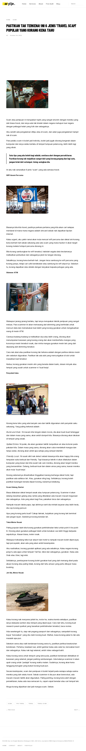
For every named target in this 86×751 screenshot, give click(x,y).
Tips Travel (20, 703)
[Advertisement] (43, 57)
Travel (31, 703)
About (41, 4)
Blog (58, 4)
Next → (77, 710)
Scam (10, 703)
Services (32, 4)
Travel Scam (42, 703)
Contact (12, 745)
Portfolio (29, 745)
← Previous (10, 710)
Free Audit (49, 4)
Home (24, 4)
